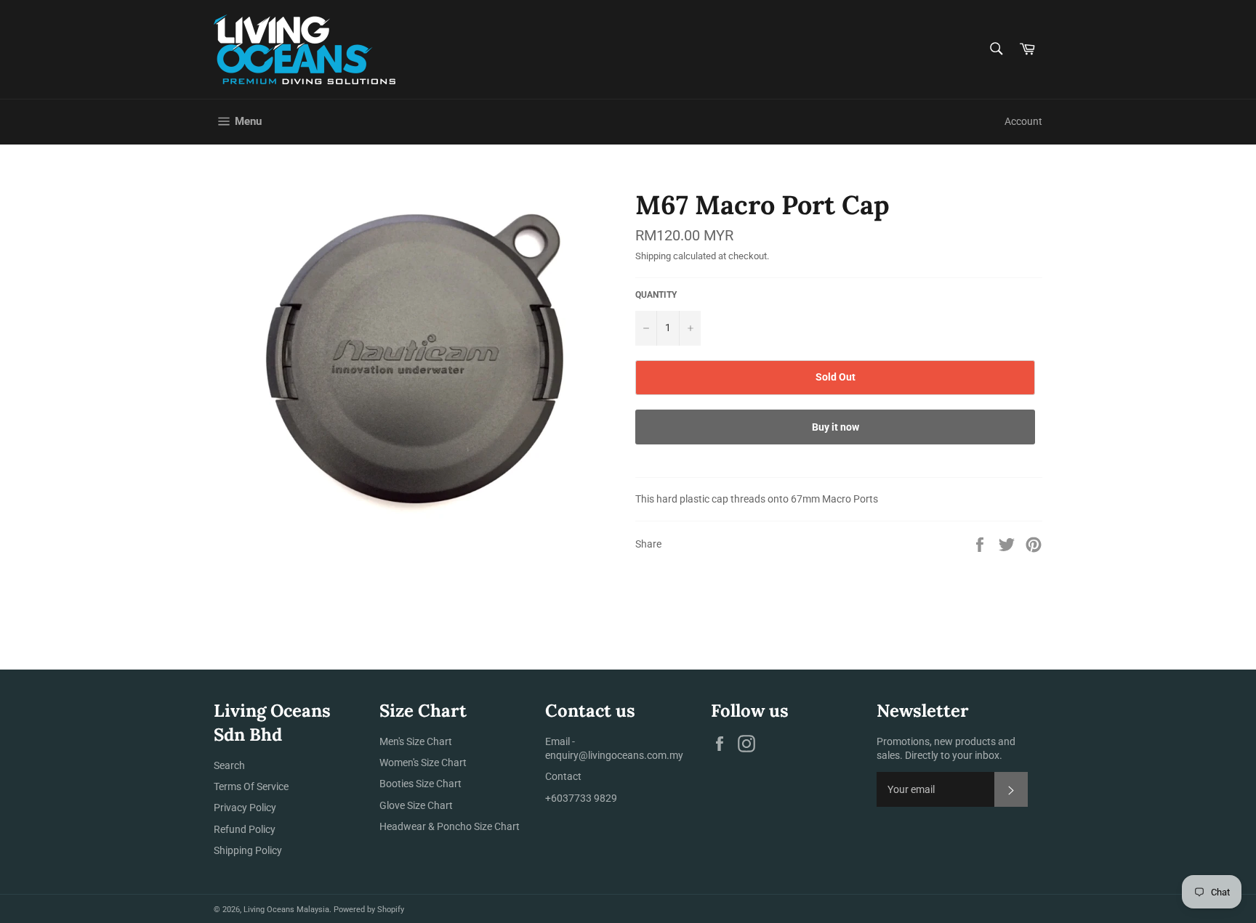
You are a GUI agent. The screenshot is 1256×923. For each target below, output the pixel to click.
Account (1023, 121)
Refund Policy (244, 829)
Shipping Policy (248, 850)
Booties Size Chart (420, 783)
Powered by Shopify (369, 909)
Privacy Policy (245, 807)
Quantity (656, 295)
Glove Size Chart (416, 805)
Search (229, 765)
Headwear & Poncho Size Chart (449, 826)
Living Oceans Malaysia (286, 909)
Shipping (653, 256)
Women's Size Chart (423, 762)
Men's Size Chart (415, 741)
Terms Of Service (251, 786)
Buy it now (835, 427)
